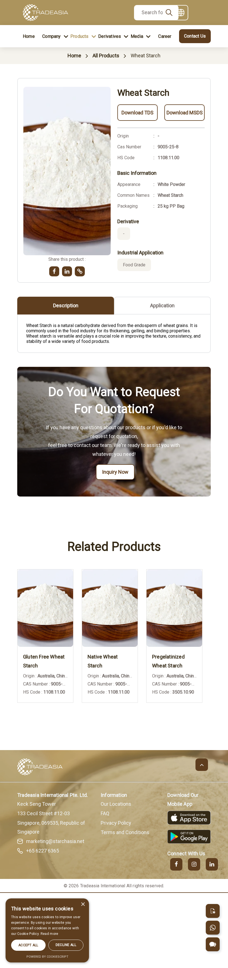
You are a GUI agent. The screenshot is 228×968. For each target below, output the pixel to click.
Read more (49, 934)
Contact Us (195, 36)
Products (79, 36)
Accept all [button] (28, 945)
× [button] (83, 904)
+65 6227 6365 (42, 851)
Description (65, 305)
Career (164, 36)
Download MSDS (185, 113)
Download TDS (137, 113)
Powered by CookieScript (47, 957)
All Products (106, 55)
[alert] (47, 930)
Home (29, 36)
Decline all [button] (66, 945)
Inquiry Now (115, 472)
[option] (49, 640)
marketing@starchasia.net (55, 841)
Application (162, 305)
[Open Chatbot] (212, 944)
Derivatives (109, 36)
